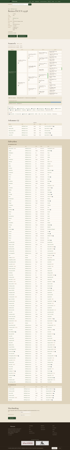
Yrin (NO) (10, 377)
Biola (9, 196)
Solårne (10, 211)
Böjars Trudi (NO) (11, 299)
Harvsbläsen (11, 187)
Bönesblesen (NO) (12, 301)
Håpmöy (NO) (50, 270)
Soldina (49, 157)
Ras (8, 411)
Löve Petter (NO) (11, 305)
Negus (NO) (11, 368)
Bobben (10, 235)
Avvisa (60, 448)
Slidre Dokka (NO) (52, 310)
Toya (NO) (50, 299)
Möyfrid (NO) (31, 114)
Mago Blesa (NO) (50, 277)
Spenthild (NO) (50, 242)
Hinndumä (10, 168)
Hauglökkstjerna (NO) (51, 259)
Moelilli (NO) (50, 307)
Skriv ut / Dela (19, 43)
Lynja (48, 159)
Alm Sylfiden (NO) (11, 318)
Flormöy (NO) (51, 275)
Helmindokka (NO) (51, 377)
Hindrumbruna (54, 114)
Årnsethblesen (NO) (12, 108)
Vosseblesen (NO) (12, 314)
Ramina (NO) (12, 148)
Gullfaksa (12, 257)
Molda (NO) (51, 340)
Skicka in (49, 1)
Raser (33, 1)
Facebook (10, 434)
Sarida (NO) (49, 261)
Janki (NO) (12, 364)
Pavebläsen (12, 371)
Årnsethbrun (11, 181)
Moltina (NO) (51, 290)
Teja (9, 157)
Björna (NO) (51, 248)
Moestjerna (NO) (52, 349)
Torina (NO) (49, 353)
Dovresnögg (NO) (11, 253)
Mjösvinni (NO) (12, 283)
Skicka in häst (43, 427)
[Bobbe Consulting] (42, 443)
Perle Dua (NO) (50, 286)
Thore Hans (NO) (11, 353)
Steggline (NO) (51, 379)
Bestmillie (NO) (13, 320)
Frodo (10, 155)
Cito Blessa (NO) (11, 251)
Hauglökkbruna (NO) (12, 259)
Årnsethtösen (11, 205)
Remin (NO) (33, 108)
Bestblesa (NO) (51, 373)
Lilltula (10, 227)
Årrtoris (10, 174)
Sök (30, 4)
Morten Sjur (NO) (47, 130)
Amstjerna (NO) (11, 246)
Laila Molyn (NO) (50, 251)
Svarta (45, 114)
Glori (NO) (49, 331)
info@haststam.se (11, 433)
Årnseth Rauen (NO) (20, 108)
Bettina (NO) (49, 336)
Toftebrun (34, 109)
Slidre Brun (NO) (11, 310)
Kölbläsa (10, 190)
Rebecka (49, 240)
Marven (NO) (11, 393)
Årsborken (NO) (11, 351)
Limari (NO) (11, 329)
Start (30, 1)
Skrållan (49, 222)
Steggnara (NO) (51, 342)
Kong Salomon (58, 108)
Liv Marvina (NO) (11, 388)
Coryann (10, 231)
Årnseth (10, 200)
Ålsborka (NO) (51, 351)
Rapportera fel (22, 36)
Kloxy (48, 168)
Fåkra (50, 161)
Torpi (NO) (10, 336)
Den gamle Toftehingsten (40, 109)
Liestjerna (50, 329)
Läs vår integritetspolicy (40, 448)
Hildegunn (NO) (50, 272)
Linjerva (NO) (51, 344)
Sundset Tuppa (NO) (12, 268)
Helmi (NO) (12, 279)
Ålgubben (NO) (11, 344)
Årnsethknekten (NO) (12, 358)
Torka (48, 152)
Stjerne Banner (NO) (12, 130)
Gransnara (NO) (13, 397)
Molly (39, 114)
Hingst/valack (11, 414)
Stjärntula (49, 227)
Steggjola (49, 224)
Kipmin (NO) (48, 135)
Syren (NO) (10, 312)
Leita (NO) (12, 264)
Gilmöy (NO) (24, 114)
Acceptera (54, 448)
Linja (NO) (50, 318)
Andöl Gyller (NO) (40, 108)
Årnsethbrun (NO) (11, 379)
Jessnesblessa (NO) (51, 312)
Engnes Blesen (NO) (12, 325)
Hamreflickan (11, 222)
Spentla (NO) (50, 296)
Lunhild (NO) (12, 266)
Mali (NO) (10, 399)
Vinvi (48, 207)
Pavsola (49, 211)
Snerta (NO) (51, 246)
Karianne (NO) (50, 338)
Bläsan (10, 192)
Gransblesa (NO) (52, 325)
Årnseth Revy (11, 159)
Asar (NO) (10, 126)
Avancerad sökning (43, 1)
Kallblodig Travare (14, 9)
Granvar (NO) (49, 397)
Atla (49, 187)
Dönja (11, 323)
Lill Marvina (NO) (11, 391)
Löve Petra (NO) (51, 305)
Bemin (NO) (11, 135)
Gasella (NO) (51, 301)
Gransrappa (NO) (52, 355)
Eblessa (10, 238)
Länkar (53, 1)
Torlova (49, 176)
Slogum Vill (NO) (11, 290)
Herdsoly (49, 163)
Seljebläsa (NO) (11, 307)
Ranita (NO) (12, 373)
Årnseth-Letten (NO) (12, 316)
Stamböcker (37, 1)
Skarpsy (49, 183)
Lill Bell (10, 150)
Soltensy (49, 198)
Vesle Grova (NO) (50, 314)
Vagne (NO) (11, 342)
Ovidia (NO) (51, 185)
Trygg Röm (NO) (11, 340)
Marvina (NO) (11, 114)
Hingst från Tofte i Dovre (49, 109)
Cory (48, 231)
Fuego (10, 213)
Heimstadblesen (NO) (12, 261)
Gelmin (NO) (47, 108)
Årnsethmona (11, 172)
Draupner (12, 109)
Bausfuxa (50, 166)
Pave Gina (49, 371)
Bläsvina (10, 207)
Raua (50, 257)
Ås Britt (49, 218)
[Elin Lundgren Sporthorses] (27, 443)
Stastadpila (51, 333)
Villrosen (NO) (51, 347)
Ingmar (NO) (48, 128)
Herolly (49, 203)
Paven (52, 108)
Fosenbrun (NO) (11, 395)
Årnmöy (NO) (11, 275)
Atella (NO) (51, 303)
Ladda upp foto (43, 429)
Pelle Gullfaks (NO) (12, 331)
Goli (9, 255)
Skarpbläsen (11, 183)
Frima (50, 196)
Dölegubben (24, 109)
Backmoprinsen (11, 216)
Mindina (49, 181)
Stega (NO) (51, 375)
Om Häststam (54, 427)
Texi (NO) (49, 366)
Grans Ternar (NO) (49, 126)
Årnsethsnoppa (11, 198)
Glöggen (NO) (49, 393)
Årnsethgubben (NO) (13, 355)
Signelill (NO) (50, 292)
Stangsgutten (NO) (12, 292)
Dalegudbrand (18, 109)
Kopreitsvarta (49, 114)
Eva (48, 238)
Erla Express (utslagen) (51, 229)
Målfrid (36, 114)
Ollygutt (10, 203)
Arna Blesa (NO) (13, 296)
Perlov (10, 176)
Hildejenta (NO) (11, 362)
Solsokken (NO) (11, 375)
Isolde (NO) (12, 281)
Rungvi (49, 200)
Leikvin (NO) (11, 366)
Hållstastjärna (11, 152)
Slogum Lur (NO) (11, 244)
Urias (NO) (49, 399)
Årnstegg (10, 224)
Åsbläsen (10, 218)
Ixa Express (10, 229)
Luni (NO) (50, 266)
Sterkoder (29, 109)
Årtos (9, 220)
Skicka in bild (12, 36)
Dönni (50, 323)
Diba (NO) (51, 264)
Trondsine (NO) (11, 338)
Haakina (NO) (50, 279)
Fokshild (50, 255)
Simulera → (12, 418)
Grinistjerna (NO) (13, 327)
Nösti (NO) (50, 281)
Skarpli (49, 179)
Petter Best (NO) (50, 391)
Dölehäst (26, 255)
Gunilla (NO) (51, 148)
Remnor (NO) (28, 108)
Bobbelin (50, 235)
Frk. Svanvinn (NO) (18, 114)
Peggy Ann (49, 194)
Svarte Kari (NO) (50, 294)
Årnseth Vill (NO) (11, 347)
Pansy (48, 220)
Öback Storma (50, 170)
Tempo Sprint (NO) (12, 270)
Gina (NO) (51, 360)
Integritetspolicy (55, 434)
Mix (42, 114)
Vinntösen (49, 205)
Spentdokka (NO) (11, 242)
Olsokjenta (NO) (50, 362)
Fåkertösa (10, 161)
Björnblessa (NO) (11, 248)
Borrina (49, 209)
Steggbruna (49, 190)
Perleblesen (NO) (11, 286)
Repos (10, 240)
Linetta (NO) (49, 268)
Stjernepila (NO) (11, 333)
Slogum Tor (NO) (50, 388)
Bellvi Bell (49, 150)
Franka (49, 155)
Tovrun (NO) (51, 358)
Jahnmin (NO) (49, 395)
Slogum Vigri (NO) (50, 244)
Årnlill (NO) (10, 272)
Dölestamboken (10, 33)
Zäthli (10, 179)
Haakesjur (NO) (47, 132)
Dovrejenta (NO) (52, 253)
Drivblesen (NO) (11, 277)
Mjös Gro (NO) (50, 283)
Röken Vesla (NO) (11, 288)
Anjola (49, 216)
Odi (9, 185)
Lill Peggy (10, 194)
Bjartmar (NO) (11, 128)
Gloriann (49, 192)
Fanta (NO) (12, 360)
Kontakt (59, 1)
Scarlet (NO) (50, 316)
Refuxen (10, 233)
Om (56, 1)
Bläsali (10, 166)
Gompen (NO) (11, 132)
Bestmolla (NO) (51, 320)
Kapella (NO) (50, 327)
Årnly (9, 163)
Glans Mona (49, 172)
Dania (48, 213)
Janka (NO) (49, 364)
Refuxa (49, 233)
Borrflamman (11, 209)
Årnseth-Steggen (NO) (12, 349)
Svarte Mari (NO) (11, 294)
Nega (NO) (50, 368)
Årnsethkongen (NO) (12, 381)
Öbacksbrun (11, 170)
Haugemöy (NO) (11, 303)
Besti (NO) (49, 288)
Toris (48, 174)
